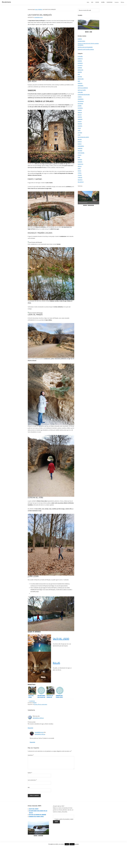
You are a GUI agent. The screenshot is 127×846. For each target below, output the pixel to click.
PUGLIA (79, 155)
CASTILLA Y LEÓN (82, 90)
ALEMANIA (80, 63)
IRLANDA (80, 123)
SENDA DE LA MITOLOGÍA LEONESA (86, 49)
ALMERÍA (80, 67)
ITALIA (79, 128)
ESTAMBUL (80, 108)
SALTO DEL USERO (61, 639)
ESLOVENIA (80, 103)
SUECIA (79, 170)
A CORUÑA (80, 56)
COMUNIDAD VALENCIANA (84, 94)
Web (29, 787)
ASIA (79, 74)
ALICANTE (80, 65)
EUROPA (80, 110)
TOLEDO (80, 175)
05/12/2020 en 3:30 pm (40, 734)
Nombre (30, 772)
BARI (79, 81)
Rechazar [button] (72, 844)
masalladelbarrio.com (39, 732)
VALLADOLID (80, 182)
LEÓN (79, 130)
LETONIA (80, 132)
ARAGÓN (80, 72)
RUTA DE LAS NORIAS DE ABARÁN (37, 814)
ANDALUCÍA (80, 70)
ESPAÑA (79, 105)
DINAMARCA (80, 99)
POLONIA (80, 150)
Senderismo (80, 164)
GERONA (80, 117)
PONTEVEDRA (81, 153)
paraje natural (44, 704)
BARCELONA (80, 79)
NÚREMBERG (81, 146)
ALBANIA (80, 39)
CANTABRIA (80, 85)
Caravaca (36, 704)
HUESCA (79, 121)
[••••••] (88, 24)
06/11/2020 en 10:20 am (38, 718)
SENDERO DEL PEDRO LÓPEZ (36, 816)
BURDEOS (80, 83)
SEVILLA (79, 166)
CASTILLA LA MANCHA (83, 87)
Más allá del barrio (6, 2)
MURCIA (34, 702)
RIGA (79, 157)
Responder (30, 728)
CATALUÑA (80, 92)
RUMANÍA (80, 161)
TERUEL (79, 173)
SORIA (79, 168)
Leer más (77, 844)
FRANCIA (80, 112)
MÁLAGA (80, 139)
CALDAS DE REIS (81, 41)
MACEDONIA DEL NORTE (83, 137)
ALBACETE (80, 58)
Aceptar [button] (66, 844)
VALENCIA (80, 179)
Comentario (31, 755)
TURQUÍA (80, 177)
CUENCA (80, 96)
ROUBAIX (80, 159)
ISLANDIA (80, 126)
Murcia (39, 704)
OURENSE (80, 148)
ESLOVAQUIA (81, 101)
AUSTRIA (80, 76)
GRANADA (80, 119)
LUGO (79, 135)
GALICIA (79, 114)
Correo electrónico (32, 780)
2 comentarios (32, 701)
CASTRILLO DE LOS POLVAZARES (85, 47)
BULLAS (56, 663)
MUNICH (80, 141)
